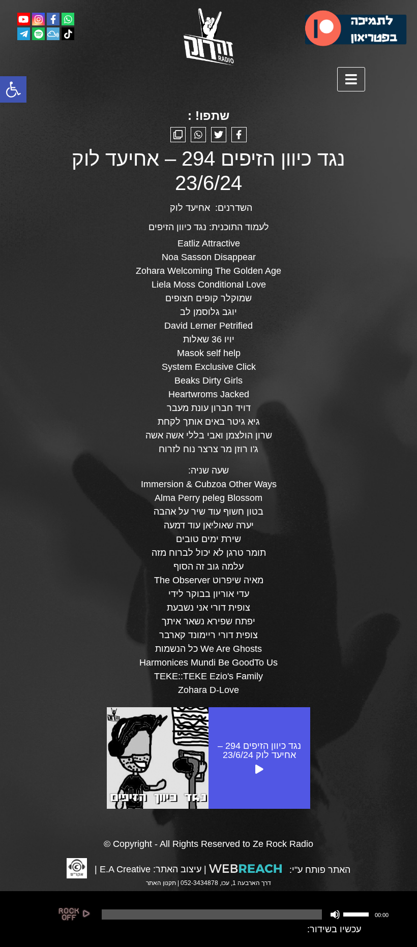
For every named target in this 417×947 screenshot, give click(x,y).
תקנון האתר (161, 883)
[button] (13, 89)
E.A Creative (125, 869)
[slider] (357, 913)
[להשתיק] (335, 914)
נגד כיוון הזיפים (177, 227)
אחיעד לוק (190, 208)
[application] (244, 914)
